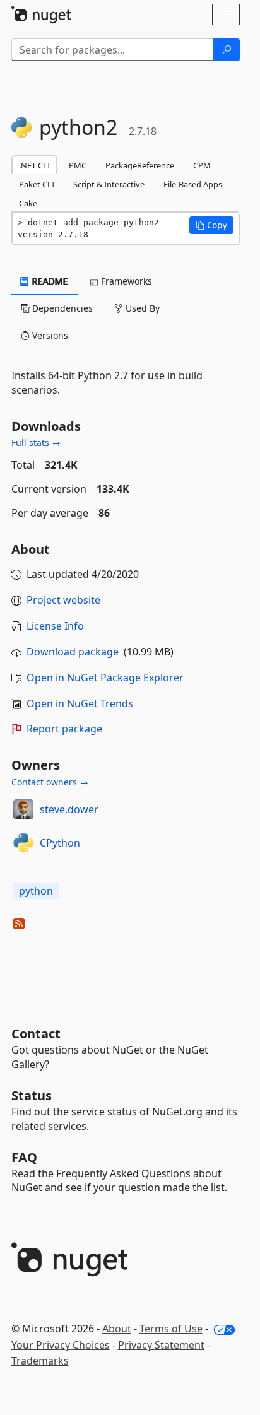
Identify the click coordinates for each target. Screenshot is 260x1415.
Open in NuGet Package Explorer (105, 677)
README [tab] (49, 281)
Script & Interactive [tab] (109, 184)
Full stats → (36, 443)
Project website (63, 600)
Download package (73, 652)
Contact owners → (49, 782)
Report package (64, 729)
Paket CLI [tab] (36, 184)
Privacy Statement (161, 1345)
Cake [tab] (28, 203)
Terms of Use (171, 1329)
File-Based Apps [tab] (192, 184)
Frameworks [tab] (125, 281)
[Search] (226, 49)
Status (31, 1095)
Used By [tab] (141, 308)
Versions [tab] (49, 335)
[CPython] (23, 842)
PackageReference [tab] (139, 165)
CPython (60, 843)
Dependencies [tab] (61, 308)
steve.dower (69, 809)
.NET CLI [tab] (34, 165)
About (116, 1329)
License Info (55, 626)
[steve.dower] (23, 809)
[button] (211, 225)
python (36, 891)
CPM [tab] (202, 165)
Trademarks (40, 1361)
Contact (36, 1033)
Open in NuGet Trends (80, 703)
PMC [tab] (77, 165)
